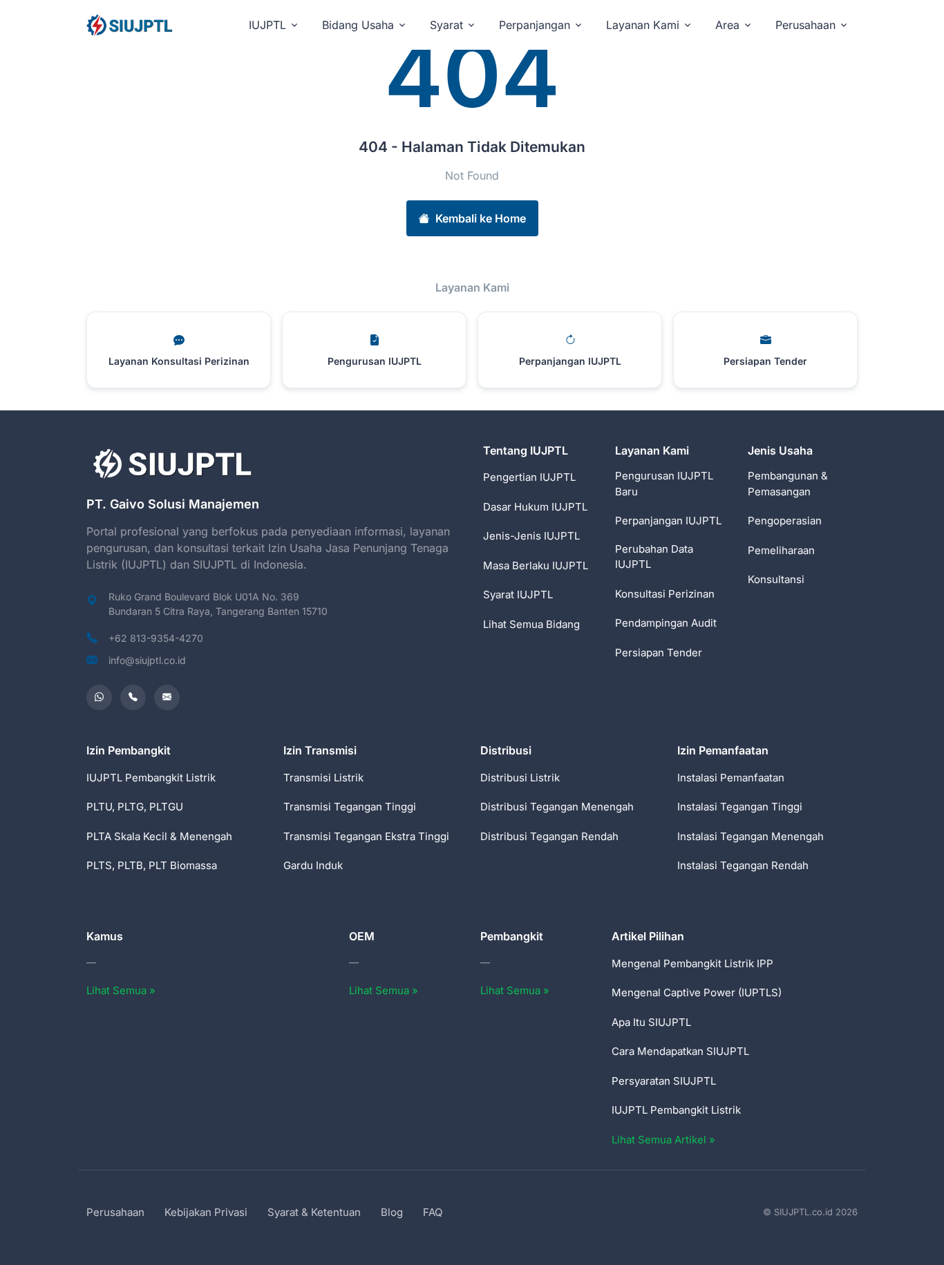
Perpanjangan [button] (534, 25)
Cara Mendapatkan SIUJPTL (680, 1051)
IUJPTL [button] (267, 25)
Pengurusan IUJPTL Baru (664, 483)
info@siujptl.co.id (147, 660)
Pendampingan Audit (666, 622)
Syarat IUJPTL (518, 594)
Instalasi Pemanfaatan (730, 777)
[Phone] (133, 697)
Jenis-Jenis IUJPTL (531, 535)
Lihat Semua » (120, 990)
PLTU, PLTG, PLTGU (134, 806)
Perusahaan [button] (805, 25)
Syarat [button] (446, 25)
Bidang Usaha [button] (358, 25)
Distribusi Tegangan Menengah (557, 806)
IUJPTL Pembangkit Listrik (151, 777)
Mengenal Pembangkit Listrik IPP (692, 963)
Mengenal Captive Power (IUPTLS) (697, 992)
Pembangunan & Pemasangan (788, 483)
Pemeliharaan (781, 550)
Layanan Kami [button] (642, 25)
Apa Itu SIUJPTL (651, 1022)
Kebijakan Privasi (205, 1212)
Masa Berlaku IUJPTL (535, 565)
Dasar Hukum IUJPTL (535, 506)
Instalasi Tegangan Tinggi (739, 806)
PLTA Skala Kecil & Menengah (159, 836)
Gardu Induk (313, 865)
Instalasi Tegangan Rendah (743, 865)
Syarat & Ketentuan (314, 1212)
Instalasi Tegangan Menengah (750, 836)
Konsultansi (776, 579)
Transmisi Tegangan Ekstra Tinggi (366, 836)
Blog (392, 1212)
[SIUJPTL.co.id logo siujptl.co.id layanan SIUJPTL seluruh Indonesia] (130, 24)
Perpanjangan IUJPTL (668, 520)
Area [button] (727, 25)
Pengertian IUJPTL (529, 477)
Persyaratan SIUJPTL (664, 1080)
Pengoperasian (785, 520)
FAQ (432, 1212)
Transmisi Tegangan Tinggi (349, 806)
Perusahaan (115, 1212)
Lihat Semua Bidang (531, 624)
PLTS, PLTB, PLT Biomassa (151, 865)
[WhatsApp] (99, 697)
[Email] (167, 697)
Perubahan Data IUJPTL (654, 556)
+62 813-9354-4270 (155, 638)
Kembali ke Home (480, 218)
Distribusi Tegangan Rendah (549, 836)
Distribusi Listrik (520, 777)
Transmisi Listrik (323, 777)
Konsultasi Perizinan (665, 593)
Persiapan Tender (658, 652)
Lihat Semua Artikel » (663, 1139)
